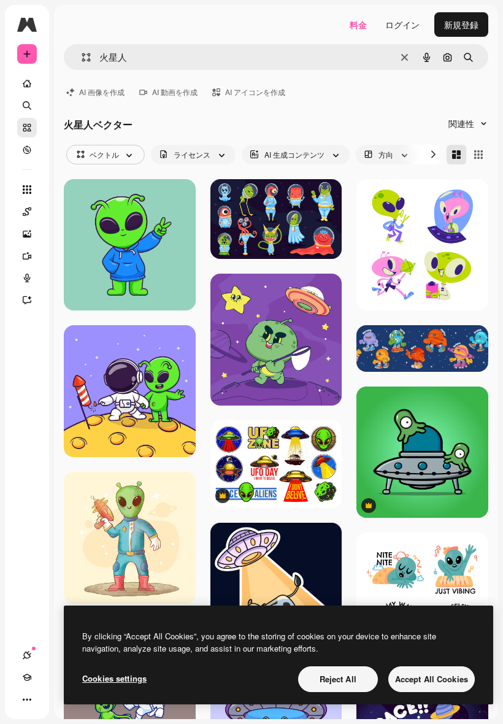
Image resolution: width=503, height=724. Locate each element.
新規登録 (461, 24)
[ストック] (27, 127)
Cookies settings (114, 678)
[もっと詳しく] (27, 150)
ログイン (402, 24)
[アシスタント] (27, 300)
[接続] (27, 655)
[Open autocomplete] (81, 57)
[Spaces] (27, 211)
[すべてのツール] (27, 189)
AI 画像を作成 (102, 92)
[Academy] (27, 677)
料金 (358, 24)
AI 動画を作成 (175, 92)
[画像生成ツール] (27, 234)
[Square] (478, 154)
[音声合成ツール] (27, 278)
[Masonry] (456, 154)
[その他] (27, 699)
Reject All (338, 679)
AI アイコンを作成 (255, 92)
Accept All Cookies (431, 679)
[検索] (27, 105)
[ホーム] (27, 83)
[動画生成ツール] (27, 256)
